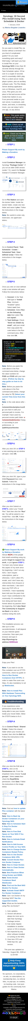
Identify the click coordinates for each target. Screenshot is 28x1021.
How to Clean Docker (15, 865)
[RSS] (12, 1013)
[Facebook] (6, 1013)
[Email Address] (18, 1013)
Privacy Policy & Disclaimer (18, 1011)
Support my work (15, 995)
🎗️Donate (22, 2)
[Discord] (3, 1013)
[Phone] (15, 1013)
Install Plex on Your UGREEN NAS (14, 138)
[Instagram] (24, 1013)
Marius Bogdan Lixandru (14, 997)
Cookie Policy (6, 1011)
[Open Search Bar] (26, 10)
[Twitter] (9, 1013)
